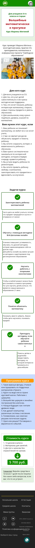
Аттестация (26, 500)
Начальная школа (10, 500)
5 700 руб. (17, 462)
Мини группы (9, 512)
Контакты (26, 506)
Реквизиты (26, 530)
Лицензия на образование (26, 526)
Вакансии (26, 512)
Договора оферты (26, 523)
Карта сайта (26, 534)
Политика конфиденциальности (15, 529)
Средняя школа (9, 506)
